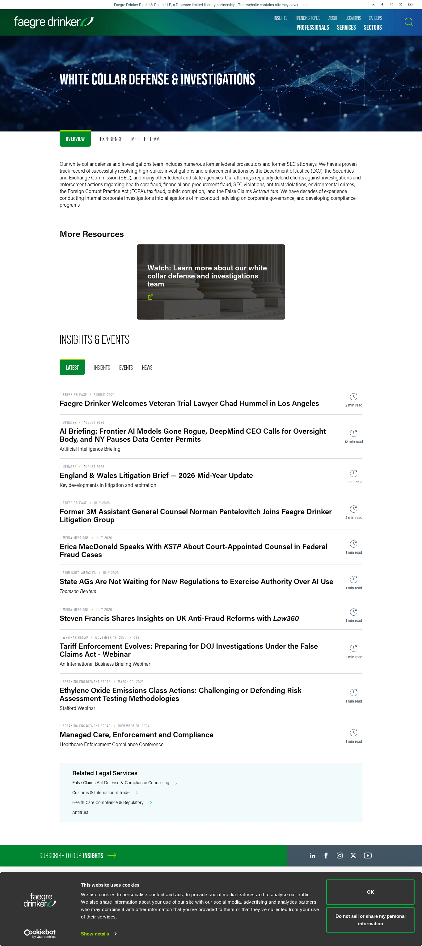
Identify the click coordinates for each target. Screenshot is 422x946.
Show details (95, 933)
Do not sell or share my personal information (370, 919)
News (147, 367)
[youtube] (410, 4)
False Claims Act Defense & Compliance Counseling (120, 782)
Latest (72, 367)
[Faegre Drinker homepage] (54, 22)
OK (370, 892)
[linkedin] (372, 4)
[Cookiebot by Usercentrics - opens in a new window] (40, 934)
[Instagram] (391, 4)
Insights (102, 367)
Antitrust (80, 812)
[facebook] (382, 4)
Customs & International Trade (100, 792)
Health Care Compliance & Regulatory (108, 802)
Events (126, 367)
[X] (400, 4)
